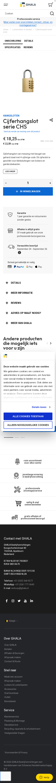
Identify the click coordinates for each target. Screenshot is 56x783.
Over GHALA (10, 645)
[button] (6, 183)
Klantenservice (11, 716)
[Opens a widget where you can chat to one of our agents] (44, 777)
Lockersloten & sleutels (22, 29)
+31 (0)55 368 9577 (23, 581)
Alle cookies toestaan (28, 416)
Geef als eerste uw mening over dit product (22, 131)
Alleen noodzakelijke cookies (28, 425)
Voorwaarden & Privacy (16, 752)
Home (5, 29)
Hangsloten (11, 115)
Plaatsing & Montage (14, 721)
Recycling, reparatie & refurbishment (22, 729)
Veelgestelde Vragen (14, 733)
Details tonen (39, 407)
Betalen (8, 649)
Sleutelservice (11, 725)
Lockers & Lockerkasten (16, 685)
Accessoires (10, 689)
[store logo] (28, 4)
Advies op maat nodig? (26, 312)
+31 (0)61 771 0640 (24, 584)
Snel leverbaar (11, 693)
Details (16, 282)
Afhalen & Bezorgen (14, 653)
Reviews (16, 302)
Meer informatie (22, 292)
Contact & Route (12, 661)
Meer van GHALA (21, 323)
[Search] (52, 13)
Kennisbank (10, 701)
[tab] (28, 283)
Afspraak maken (12, 657)
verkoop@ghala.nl (20, 588)
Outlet (7, 697)
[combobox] (28, 13)
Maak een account (13, 676)
